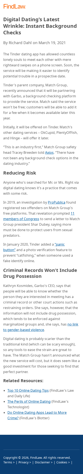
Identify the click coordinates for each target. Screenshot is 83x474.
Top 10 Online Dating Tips (28, 390)
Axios (49, 152)
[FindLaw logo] (16, 7)
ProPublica (56, 202)
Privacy (24, 462)
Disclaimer (42, 462)
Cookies (61, 462)
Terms (7, 462)
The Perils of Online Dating (29, 401)
